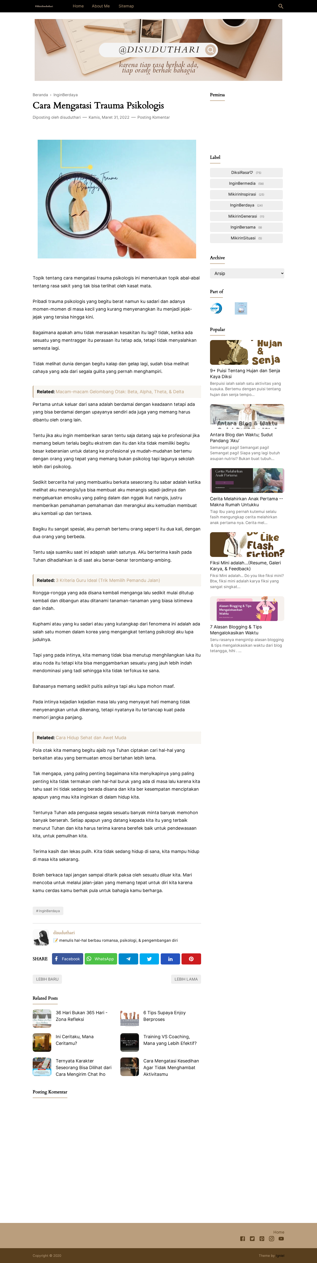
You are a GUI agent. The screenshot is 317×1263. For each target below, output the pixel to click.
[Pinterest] (191, 958)
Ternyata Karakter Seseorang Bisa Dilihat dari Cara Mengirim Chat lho (83, 1067)
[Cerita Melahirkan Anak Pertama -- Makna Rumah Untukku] (247, 491)
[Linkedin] (170, 958)
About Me (101, 6)
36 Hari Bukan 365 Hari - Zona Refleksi (81, 1016)
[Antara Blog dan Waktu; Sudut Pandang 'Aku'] (247, 427)
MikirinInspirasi (245, 194)
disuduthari (64, 933)
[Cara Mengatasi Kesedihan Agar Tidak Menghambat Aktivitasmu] (129, 1066)
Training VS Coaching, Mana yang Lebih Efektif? (170, 1040)
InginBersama (246, 227)
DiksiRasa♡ (245, 172)
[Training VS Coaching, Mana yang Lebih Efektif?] (129, 1042)
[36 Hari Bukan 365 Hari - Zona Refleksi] (42, 1018)
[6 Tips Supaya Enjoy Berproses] (129, 1018)
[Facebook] (242, 1240)
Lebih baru (47, 979)
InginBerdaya (49, 911)
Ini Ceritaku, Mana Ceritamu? (75, 1040)
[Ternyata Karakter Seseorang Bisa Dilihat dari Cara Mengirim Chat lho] (42, 1066)
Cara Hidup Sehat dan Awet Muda (91, 737)
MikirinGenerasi (245, 216)
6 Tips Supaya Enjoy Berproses (164, 1016)
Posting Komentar (153, 117)
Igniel (280, 1256)
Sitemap (126, 6)
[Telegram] (128, 958)
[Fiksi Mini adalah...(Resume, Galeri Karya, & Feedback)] (247, 555)
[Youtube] (281, 1240)
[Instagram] (271, 1240)
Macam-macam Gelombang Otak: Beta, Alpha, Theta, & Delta (120, 391)
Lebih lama (186, 979)
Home (78, 6)
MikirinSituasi (246, 238)
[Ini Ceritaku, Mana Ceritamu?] (42, 1042)
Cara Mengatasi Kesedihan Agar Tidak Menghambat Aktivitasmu (171, 1067)
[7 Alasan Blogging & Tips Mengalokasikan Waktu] (247, 619)
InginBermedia (246, 183)
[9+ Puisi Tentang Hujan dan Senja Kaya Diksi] (247, 363)
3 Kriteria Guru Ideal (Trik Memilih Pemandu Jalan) (108, 580)
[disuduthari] (44, 6)
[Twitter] (149, 958)
